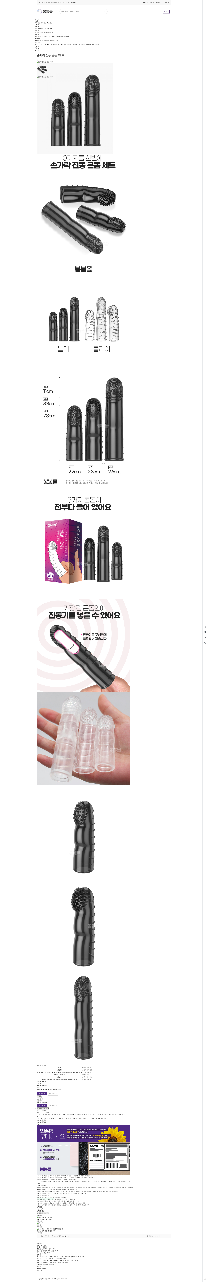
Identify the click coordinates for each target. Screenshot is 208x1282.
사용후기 (159, 2)
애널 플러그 (45, 36)
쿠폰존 (166, 2)
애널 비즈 (52, 36)
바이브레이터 (42, 28)
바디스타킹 (50, 44)
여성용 (37, 26)
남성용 (37, 30)
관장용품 (66, 36)
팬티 (69, 44)
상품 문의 (43, 1108)
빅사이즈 (37, 44)
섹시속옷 (37, 42)
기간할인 (49, 23)
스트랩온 (49, 28)
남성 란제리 (95, 44)
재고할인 (43, 23)
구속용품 (45, 40)
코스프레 (43, 44)
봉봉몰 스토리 (41, 1268)
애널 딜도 (38, 36)
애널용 (37, 34)
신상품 (37, 25)
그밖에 (37, 50)
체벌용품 (51, 40)
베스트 (37, 19)
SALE (36, 21)
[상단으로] (205, 1279)
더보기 (39, 1096)
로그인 (166, 11)
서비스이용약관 (44, 1236)
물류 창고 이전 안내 (153, 1236)
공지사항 (39, 1270)
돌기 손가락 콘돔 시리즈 (44, 1219)
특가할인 (37, 23)
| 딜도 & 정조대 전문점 (65, 2)
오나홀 (37, 32)
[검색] (104, 11)
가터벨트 (79, 44)
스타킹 (74, 44)
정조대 (52, 32)
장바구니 (40, 1213)
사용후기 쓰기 (42, 1093)
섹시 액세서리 (86, 44)
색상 (38, 1209)
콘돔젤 (37, 46)
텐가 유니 (40, 1225)
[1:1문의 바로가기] (43, 1247)
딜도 (36, 28)
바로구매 (46, 1213)
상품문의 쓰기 (42, 1105)
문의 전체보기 (53, 1105)
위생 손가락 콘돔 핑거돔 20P (46, 1231)
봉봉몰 (47, 12)
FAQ (144, 2)
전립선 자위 (59, 36)
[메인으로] (37, 60)
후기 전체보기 (53, 1093)
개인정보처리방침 (55, 1236)
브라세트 (65, 44)
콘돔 (36, 48)
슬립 (55, 44)
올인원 (60, 44)
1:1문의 (151, 2)
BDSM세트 (38, 40)
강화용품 (47, 32)
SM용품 (37, 38)
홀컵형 (41, 32)
